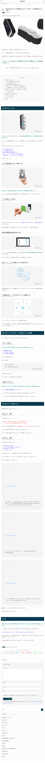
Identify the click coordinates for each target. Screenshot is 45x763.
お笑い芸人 (5, 722)
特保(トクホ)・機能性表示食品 (9, 748)
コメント (5, 668)
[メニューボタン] (1, 1)
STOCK (22, 1)
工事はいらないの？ (10, 92)
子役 (4, 735)
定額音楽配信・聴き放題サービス (10, 738)
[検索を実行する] (42, 710)
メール (4, 686)
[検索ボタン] (43, 1)
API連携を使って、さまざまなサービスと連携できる (16, 87)
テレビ (4, 727)
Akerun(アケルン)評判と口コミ (11, 93)
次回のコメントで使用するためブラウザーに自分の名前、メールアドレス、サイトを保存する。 (20, 695)
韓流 (4, 756)
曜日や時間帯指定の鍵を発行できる (13, 84)
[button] (4, 653)
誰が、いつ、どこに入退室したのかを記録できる (15, 85)
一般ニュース (6, 730)
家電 (3, 12)
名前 (4, 682)
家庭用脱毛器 (6, 740)
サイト (4, 691)
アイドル (5, 725)
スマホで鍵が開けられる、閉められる (13, 81)
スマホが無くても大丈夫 (11, 82)
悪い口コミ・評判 (10, 95)
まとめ (6, 98)
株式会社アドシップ (9, 602)
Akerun (40, 131)
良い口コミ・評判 (10, 96)
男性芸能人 (5, 751)
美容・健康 (5, 753)
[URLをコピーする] (40, 653)
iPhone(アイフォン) (7, 717)
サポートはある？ (10, 90)
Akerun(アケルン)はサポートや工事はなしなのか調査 (15, 89)
